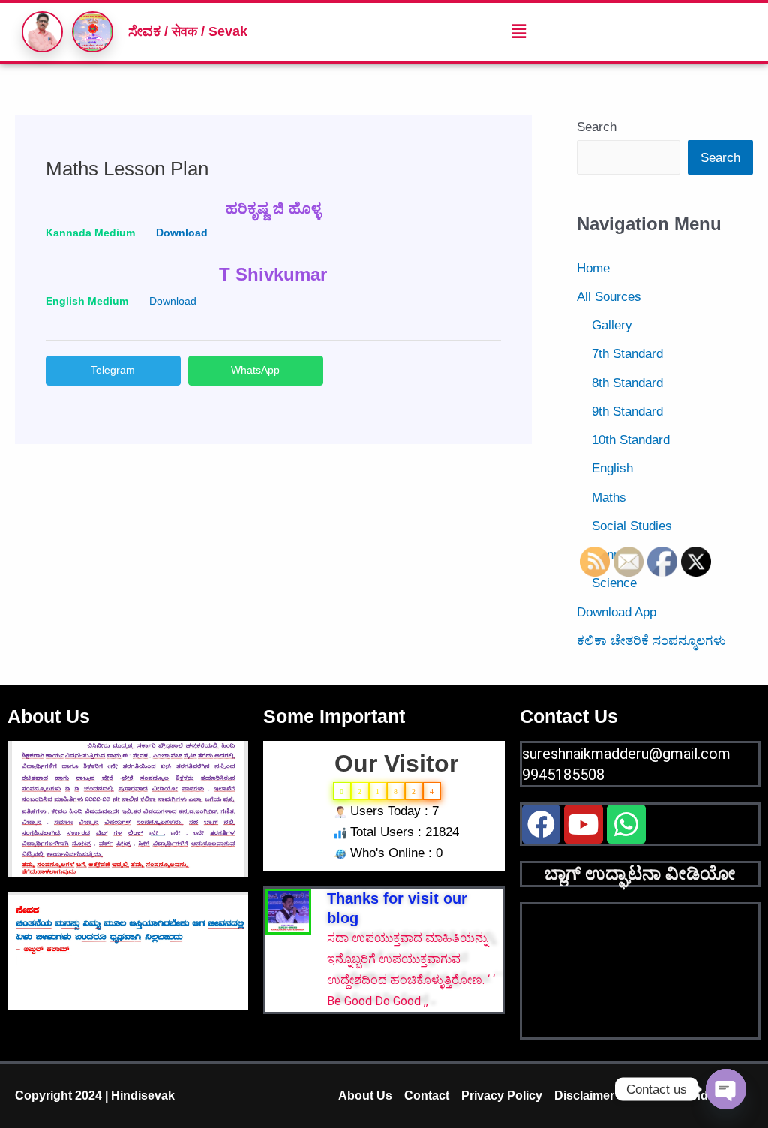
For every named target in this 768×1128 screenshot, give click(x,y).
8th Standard (627, 383)
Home (593, 268)
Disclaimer (584, 1095)
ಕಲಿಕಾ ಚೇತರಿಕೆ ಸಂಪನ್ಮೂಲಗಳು (651, 641)
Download (172, 301)
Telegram (113, 370)
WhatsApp (255, 370)
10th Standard (631, 440)
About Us (365, 1095)
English (612, 468)
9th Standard (627, 411)
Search (596, 127)
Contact (426, 1095)
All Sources (609, 297)
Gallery (612, 325)
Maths (609, 497)
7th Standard (627, 353)
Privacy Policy (501, 1095)
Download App (616, 612)
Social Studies (632, 526)
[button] (518, 31)
